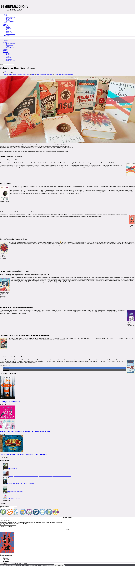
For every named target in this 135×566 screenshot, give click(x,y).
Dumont (33, 74)
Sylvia (4, 71)
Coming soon (6, 61)
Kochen (8, 53)
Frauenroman (9, 45)
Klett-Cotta (43, 74)
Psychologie (9, 59)
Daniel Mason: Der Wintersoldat (8, 525)
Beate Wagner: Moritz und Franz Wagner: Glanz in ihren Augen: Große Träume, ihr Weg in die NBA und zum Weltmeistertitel (31, 522)
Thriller (8, 46)
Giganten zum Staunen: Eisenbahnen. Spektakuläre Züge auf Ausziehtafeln (24, 454)
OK (55, 565)
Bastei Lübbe (12, 74)
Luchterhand (50, 74)
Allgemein (5, 74)
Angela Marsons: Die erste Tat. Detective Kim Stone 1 (13, 523)
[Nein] (64, 565)
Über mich (5, 558)
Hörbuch (5, 49)
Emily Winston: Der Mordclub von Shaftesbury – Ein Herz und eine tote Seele (25, 431)
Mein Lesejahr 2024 (5, 520)
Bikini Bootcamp (10, 60)
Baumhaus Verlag (21, 74)
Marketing (8, 54)
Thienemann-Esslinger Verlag (66, 74)
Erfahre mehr (61, 565)
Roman (5, 42)
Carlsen (28, 74)
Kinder (5, 50)
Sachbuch (5, 52)
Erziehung (8, 57)
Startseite (5, 40)
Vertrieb (8, 56)
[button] (6, 368)
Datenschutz (6, 559)
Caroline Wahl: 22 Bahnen (6, 526)
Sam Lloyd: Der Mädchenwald (10, 402)
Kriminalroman (10, 47)
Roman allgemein (10, 43)
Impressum (6, 561)
